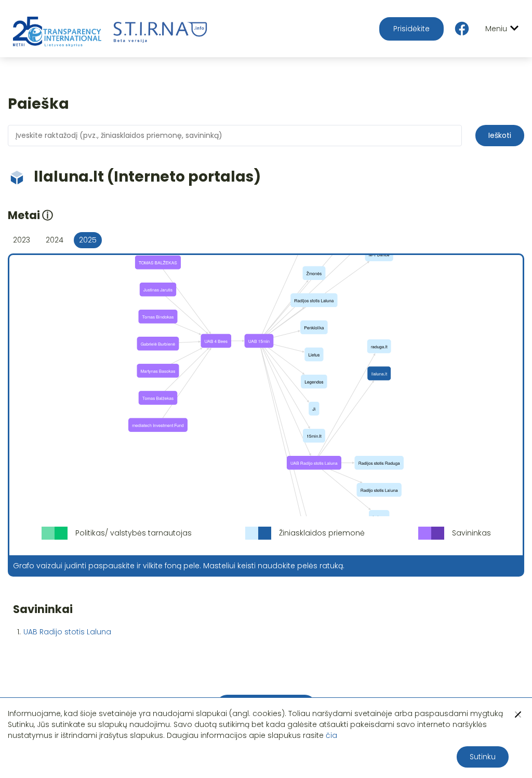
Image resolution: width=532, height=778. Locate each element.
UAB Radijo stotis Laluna (67, 632)
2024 (54, 240)
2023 (21, 240)
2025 (88, 240)
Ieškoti (499, 135)
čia (331, 735)
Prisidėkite (411, 28)
